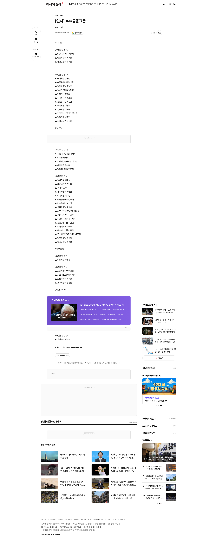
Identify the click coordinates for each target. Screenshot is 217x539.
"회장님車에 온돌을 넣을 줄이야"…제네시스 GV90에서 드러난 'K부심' (72, 483)
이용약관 (107, 519)
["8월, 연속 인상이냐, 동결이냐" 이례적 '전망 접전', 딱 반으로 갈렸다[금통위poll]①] (100, 488)
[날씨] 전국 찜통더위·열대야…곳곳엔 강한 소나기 (165, 321)
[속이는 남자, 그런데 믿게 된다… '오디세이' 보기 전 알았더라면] (49, 475)
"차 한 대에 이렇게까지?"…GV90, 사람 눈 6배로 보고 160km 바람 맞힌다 (103, 310)
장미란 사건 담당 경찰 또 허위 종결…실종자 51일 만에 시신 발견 (165, 340)
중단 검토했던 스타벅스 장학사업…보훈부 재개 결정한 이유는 (165, 331)
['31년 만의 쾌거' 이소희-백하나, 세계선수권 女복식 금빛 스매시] (147, 314)
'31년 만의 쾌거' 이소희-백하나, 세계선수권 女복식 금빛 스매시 (165, 311)
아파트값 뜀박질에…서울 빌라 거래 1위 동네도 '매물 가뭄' (123, 497)
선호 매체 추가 (78, 33)
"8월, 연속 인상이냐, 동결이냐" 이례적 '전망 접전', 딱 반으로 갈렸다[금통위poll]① (123, 483)
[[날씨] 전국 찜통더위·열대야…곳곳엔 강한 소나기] (147, 324)
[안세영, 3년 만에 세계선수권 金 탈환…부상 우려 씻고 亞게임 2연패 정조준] (100, 475)
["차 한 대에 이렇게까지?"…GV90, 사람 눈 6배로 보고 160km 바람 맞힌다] (171, 500)
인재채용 (60, 519)
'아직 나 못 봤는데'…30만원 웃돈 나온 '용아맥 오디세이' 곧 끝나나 (154, 488)
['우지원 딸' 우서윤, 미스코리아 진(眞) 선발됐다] (171, 471)
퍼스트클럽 (68, 519)
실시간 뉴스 (72, 4)
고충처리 (114, 519)
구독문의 (76, 519)
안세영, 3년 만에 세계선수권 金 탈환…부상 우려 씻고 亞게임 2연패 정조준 (123, 470)
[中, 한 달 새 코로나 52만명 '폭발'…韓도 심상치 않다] (147, 354)
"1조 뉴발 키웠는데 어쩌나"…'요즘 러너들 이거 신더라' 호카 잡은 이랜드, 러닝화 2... (103, 315)
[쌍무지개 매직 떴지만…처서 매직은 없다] (49, 461)
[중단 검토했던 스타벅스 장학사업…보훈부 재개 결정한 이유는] (147, 334)
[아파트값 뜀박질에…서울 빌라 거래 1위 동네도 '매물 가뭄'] (100, 502)
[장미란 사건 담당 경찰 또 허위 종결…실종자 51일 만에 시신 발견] (147, 344)
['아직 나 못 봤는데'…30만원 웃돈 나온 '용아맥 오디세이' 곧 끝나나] (171, 490)
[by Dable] (133, 422)
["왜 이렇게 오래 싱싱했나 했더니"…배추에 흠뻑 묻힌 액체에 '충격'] (171, 481)
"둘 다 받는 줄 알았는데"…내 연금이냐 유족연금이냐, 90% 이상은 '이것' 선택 (103, 305)
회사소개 (43, 519)
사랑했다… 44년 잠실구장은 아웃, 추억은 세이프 (72, 497)
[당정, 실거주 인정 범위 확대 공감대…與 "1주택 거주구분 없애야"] (100, 461)
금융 (61, 15)
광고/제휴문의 (52, 519)
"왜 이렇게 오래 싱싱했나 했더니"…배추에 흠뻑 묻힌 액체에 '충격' (100, 320)
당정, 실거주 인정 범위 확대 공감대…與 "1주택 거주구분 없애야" (123, 456)
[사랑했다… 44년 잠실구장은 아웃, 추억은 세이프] (49, 502)
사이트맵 (122, 519)
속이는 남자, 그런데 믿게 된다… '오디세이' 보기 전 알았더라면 (73, 470)
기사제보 (83, 519)
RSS (89, 519)
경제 (56, 15)
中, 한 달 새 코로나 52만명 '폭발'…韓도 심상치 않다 (165, 350)
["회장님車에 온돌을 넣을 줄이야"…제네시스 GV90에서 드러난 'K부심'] (49, 488)
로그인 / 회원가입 (163, 4)
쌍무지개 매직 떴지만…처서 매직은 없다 (72, 456)
